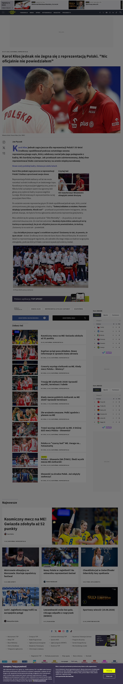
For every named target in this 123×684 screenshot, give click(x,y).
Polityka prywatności (39, 681)
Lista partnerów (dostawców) (64, 676)
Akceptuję (109, 671)
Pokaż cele (109, 676)
